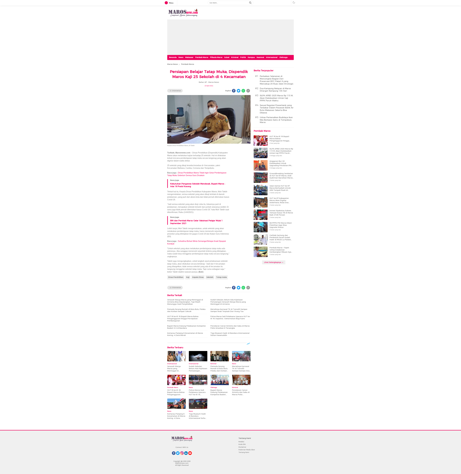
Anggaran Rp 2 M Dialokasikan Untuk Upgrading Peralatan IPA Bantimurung (280, 164)
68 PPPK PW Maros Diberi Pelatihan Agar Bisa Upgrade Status (281, 225)
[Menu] (167, 3)
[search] (250, 3)
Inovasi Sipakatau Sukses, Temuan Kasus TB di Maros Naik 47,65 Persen (281, 213)
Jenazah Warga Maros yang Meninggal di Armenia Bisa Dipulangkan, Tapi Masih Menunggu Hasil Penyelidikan (185, 302)
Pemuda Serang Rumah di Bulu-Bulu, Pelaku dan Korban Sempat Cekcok (186, 310)
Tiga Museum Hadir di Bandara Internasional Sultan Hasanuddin (229, 334)
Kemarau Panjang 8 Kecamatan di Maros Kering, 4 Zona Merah (185, 334)
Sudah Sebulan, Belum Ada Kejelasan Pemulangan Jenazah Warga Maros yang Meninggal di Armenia (228, 302)
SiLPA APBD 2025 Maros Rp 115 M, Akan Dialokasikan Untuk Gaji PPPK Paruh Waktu (276, 98)
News (181, 57)
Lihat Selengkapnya (273, 262)
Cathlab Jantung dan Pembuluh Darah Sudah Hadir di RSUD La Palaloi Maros (280, 238)
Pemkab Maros (201, 57)
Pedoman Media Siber (247, 450)
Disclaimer (242, 447)
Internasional (271, 57)
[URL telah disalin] (248, 91)
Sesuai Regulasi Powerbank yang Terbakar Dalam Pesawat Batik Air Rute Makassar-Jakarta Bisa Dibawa (277, 109)
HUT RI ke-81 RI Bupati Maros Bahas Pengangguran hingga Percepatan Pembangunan (182, 318)
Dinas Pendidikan (175, 277)
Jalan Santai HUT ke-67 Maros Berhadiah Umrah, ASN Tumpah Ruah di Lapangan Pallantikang (280, 189)
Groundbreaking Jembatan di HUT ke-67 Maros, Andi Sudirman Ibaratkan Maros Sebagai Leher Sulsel (281, 176)
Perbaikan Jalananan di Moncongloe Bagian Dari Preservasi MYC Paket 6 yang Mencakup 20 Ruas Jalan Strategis (276, 80)
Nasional (260, 57)
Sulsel (226, 57)
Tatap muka (221, 277)
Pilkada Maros (216, 57)
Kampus (251, 57)
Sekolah (209, 277)
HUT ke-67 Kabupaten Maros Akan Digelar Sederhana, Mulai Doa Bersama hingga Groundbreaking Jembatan (281, 202)
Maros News (172, 64)
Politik (243, 57)
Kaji (187, 277)
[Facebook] (234, 91)
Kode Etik (242, 444)
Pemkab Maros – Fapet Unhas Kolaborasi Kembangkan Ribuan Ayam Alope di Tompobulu (281, 251)
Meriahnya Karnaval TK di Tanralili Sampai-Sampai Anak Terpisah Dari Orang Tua (229, 310)
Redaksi (241, 442)
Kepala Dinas (198, 277)
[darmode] (294, 2)
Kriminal (234, 57)
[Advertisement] (230, 36)
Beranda (173, 57)
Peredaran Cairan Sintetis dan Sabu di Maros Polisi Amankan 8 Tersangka (230, 327)
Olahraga (283, 57)
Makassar (189, 57)
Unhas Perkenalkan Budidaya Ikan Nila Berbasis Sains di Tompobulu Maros (276, 120)
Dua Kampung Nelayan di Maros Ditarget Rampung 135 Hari (275, 89)
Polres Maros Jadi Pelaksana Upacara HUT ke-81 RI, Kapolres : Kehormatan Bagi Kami (230, 317)
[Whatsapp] (243, 91)
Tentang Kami (244, 452)
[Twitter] (238, 91)
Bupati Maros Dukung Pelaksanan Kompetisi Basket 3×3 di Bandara (186, 327)
